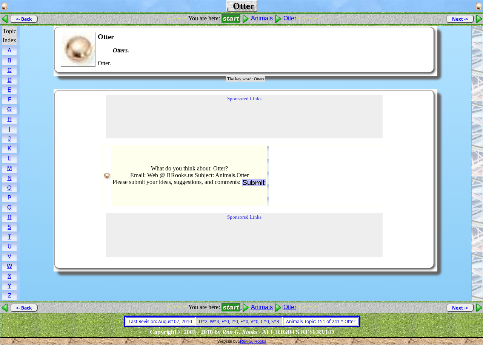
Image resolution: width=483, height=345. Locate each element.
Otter (289, 18)
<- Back (24, 19)
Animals (262, 18)
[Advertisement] (405, 50)
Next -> (460, 19)
